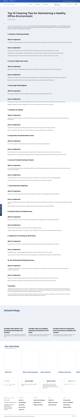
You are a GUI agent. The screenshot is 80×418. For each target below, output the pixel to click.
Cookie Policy (66, 404)
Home (30, 4)
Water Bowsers (52, 404)
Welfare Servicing (38, 404)
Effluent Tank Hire (53, 402)
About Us (21, 400)
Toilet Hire (51, 400)
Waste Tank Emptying (39, 400)
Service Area (22, 407)
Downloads (21, 404)
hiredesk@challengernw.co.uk (69, 1)
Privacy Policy (66, 400)
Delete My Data (67, 407)
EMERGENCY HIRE (1, 210)
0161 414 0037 (7, 400)
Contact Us (21, 409)
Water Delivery (37, 402)
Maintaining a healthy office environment (18, 26)
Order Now (45, 4)
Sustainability (22, 402)
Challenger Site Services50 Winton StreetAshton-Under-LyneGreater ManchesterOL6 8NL (9, 407)
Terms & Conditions (68, 402)
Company (37, 4)
